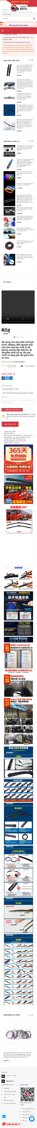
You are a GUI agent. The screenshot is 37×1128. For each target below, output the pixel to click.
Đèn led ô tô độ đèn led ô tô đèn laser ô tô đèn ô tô (25, 184)
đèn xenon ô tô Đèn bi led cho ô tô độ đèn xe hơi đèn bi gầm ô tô (25, 209)
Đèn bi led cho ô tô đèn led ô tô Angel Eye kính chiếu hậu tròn (25, 173)
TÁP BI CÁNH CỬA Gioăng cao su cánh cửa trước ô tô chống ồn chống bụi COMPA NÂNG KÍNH (25, 257)
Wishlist (15, 4)
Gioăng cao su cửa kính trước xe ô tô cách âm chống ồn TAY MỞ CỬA (25, 229)
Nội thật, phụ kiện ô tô (28, 1115)
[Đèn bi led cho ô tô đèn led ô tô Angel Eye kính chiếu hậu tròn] (9, 177)
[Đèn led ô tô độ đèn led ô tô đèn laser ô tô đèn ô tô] (9, 188)
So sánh (24, 4)
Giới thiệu (6, 1088)
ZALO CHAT (24, 1085)
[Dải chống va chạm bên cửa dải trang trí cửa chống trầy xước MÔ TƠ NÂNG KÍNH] (9, 221)
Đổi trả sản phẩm (9, 1100)
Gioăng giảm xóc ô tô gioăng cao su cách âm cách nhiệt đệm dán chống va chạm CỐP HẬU (25, 148)
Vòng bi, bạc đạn (27, 1117)
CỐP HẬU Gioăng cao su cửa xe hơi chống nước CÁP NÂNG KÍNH (25, 242)
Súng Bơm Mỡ (26, 1112)
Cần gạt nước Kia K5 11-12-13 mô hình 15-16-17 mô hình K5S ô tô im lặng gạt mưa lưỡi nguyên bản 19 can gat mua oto (24, 96)
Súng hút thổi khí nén (28, 1109)
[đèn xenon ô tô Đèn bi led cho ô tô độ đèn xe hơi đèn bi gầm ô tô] (9, 211)
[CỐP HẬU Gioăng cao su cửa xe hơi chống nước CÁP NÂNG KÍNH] (9, 246)
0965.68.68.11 (10, 1081)
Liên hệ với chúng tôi (10, 1103)
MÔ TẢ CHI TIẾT (10, 424)
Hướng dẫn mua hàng (10, 1091)
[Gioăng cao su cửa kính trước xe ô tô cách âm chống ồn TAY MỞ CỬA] (9, 233)
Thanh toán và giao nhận (9, 1095)
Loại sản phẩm (7, 14)
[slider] (4, 365)
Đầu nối (24, 1120)
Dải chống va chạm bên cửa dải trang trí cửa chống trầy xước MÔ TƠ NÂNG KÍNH (25, 217)
